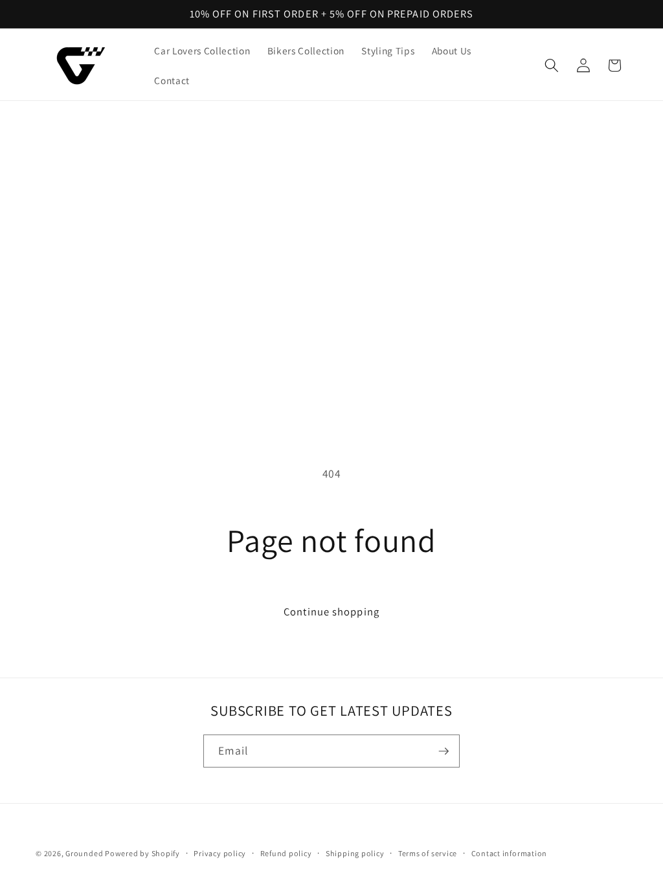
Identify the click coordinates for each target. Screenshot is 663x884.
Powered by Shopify (142, 853)
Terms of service (427, 853)
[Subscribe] (443, 751)
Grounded (85, 853)
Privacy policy (220, 853)
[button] (551, 65)
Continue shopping (331, 611)
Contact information (509, 853)
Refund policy (286, 853)
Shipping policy (355, 853)
